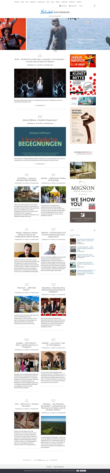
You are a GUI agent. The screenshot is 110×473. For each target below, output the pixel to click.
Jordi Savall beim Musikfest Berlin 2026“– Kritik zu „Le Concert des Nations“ (85, 241)
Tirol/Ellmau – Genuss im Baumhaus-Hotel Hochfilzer (27, 179)
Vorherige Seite (27, 460)
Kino (26, 228)
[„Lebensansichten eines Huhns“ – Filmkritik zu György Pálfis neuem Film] (73, 265)
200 (42, 460)
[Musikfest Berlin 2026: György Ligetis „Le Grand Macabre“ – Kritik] (73, 257)
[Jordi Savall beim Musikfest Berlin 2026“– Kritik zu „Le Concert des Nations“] (73, 241)
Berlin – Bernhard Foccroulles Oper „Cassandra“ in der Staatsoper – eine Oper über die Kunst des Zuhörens (40, 60)
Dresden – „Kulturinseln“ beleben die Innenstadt (53, 179)
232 (47, 460)
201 (44, 460)
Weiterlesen (40, 105)
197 (35, 460)
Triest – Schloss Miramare (55, 39)
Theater (53, 228)
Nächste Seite (53, 460)
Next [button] (108, 34)
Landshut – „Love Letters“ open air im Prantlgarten (53, 344)
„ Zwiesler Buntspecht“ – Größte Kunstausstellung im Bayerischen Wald (85, 248)
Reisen (27, 174)
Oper (40, 55)
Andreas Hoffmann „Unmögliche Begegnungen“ (40, 120)
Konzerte (26, 339)
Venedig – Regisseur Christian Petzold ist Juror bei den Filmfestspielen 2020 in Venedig (26, 235)
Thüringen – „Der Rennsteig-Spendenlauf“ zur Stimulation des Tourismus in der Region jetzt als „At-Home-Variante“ (53, 407)
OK (77, 470)
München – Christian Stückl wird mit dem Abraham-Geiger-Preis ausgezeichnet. (53, 235)
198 (37, 460)
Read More (55, 42)
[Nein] (108, 471)
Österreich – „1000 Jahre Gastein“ (26, 289)
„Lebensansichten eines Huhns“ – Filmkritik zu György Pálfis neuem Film (85, 264)
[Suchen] (94, 6)
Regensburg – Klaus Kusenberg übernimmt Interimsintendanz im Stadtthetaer (53, 290)
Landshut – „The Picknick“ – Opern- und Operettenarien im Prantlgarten (27, 345)
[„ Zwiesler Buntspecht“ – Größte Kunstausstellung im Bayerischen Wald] (73, 249)
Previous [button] (2, 34)
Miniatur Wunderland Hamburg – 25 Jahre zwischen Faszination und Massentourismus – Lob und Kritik (86, 272)
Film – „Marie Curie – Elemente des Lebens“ (27, 405)
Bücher (40, 115)
